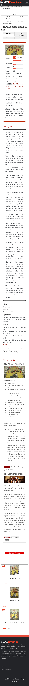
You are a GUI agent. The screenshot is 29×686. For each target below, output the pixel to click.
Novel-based (18, 348)
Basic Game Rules (7, 19)
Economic (6, 348)
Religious (5, 351)
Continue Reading (14, 553)
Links (21, 19)
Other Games (21, 21)
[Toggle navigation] (27, 1)
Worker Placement (13, 351)
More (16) (6, 344)
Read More (7, 466)
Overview (7, 16)
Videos (21, 16)
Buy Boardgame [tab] (20, 34)
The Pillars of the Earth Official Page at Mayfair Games (14, 86)
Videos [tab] (8, 38)
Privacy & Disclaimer (6, 669)
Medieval (11, 348)
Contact (3, 666)
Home (2, 6)
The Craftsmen (7, 21)
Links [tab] (20, 38)
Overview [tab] (8, 33)
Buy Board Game (7, 23)
